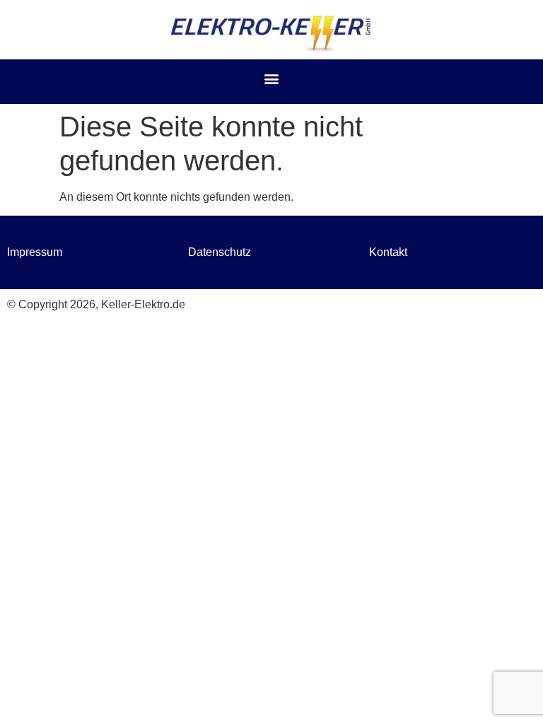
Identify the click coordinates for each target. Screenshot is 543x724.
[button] (272, 78)
